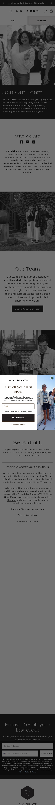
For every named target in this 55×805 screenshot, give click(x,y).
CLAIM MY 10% (18, 418)
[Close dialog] (52, 378)
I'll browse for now (18, 425)
